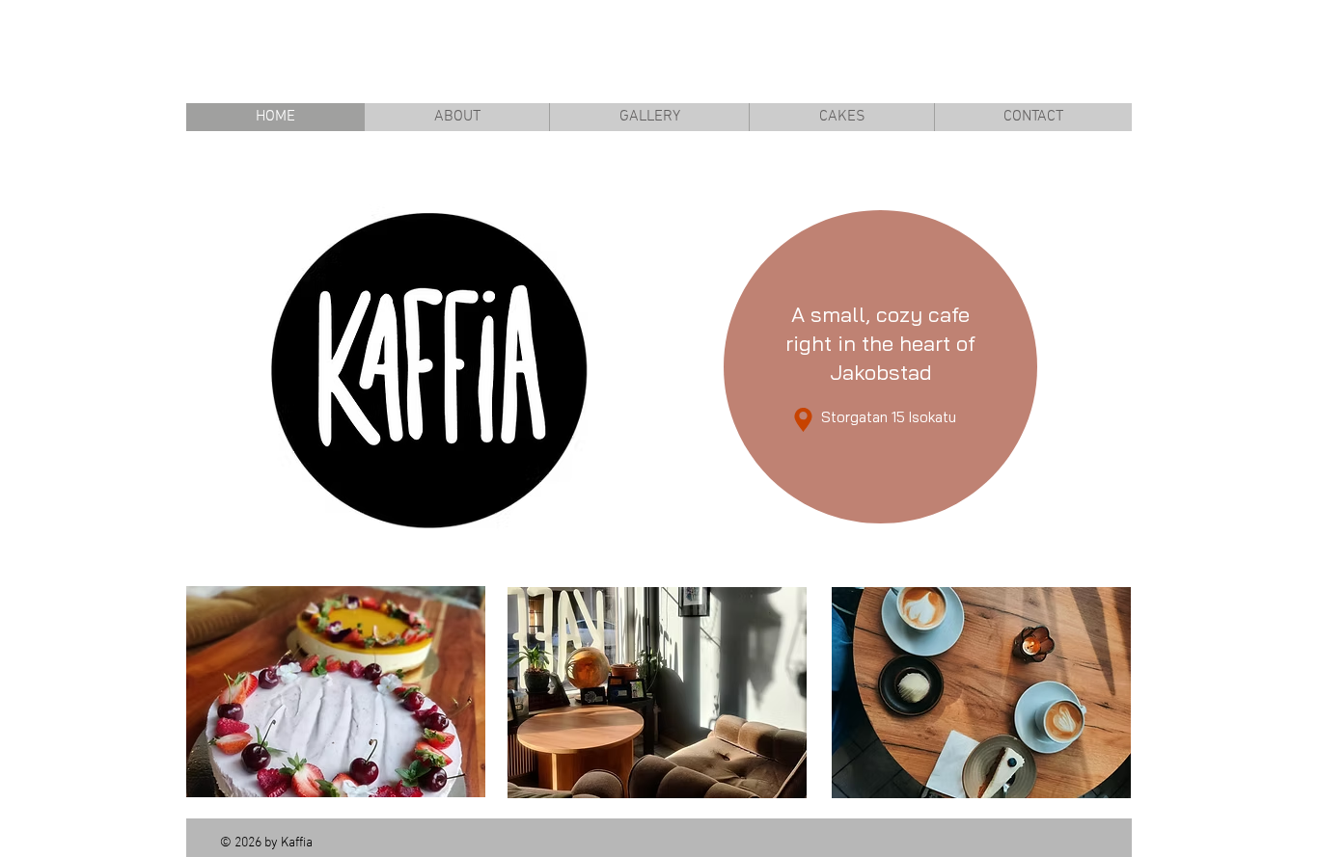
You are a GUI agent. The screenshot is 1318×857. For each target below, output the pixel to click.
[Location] (802, 419)
